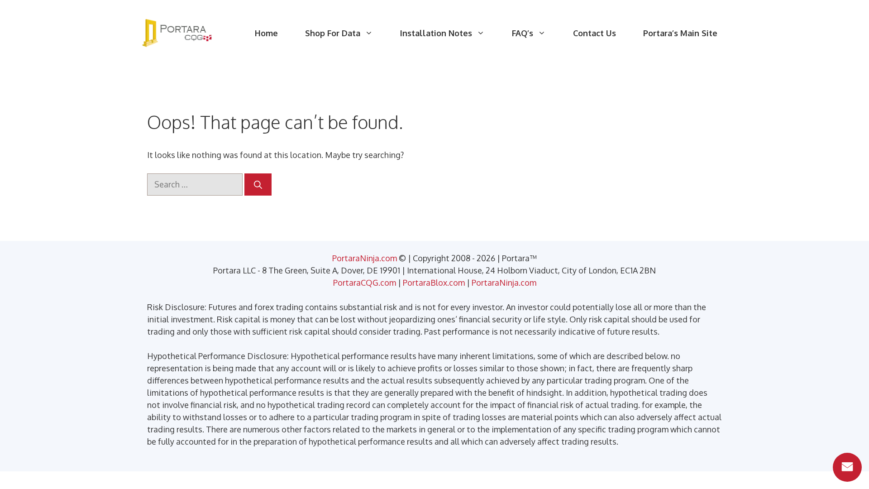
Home (266, 33)
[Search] (258, 184)
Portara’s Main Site (680, 33)
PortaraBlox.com (434, 283)
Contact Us (594, 33)
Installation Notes (436, 33)
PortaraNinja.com (364, 258)
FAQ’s (522, 33)
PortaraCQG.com (364, 283)
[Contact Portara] (847, 467)
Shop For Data (332, 33)
